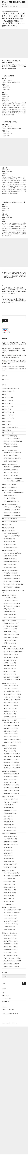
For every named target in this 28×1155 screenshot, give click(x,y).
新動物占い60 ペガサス (8, 745)
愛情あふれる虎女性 (9, 889)
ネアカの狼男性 (7, 807)
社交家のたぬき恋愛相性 (10, 461)
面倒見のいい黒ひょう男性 (10, 966)
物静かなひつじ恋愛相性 (10, 472)
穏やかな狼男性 (7, 824)
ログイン (4, 992)
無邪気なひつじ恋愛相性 (10, 469)
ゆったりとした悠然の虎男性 (11, 875)
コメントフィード (6, 998)
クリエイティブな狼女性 (10, 799)
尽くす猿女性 (7, 853)
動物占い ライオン (7, 418)
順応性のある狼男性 (9, 830)
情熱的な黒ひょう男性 (9, 938)
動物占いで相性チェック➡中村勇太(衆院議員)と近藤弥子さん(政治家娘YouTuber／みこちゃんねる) (13, 350)
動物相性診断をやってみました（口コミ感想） (13, 590)
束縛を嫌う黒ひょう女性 (10, 946)
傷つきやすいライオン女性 (10, 773)
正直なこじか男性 (8, 611)
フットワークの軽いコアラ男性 (11, 699)
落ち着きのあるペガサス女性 (11, 765)
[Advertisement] (14, 43)
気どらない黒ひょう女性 (10, 952)
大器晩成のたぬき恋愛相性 (10, 455)
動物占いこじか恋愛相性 (8, 436)
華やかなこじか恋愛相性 (10, 446)
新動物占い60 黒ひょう (8, 933)
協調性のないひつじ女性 (10, 654)
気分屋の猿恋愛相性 (9, 544)
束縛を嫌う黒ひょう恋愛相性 (11, 578)
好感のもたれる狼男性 (9, 813)
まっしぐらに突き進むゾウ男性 (11, 912)
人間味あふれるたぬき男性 (10, 626)
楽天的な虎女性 (7, 901)
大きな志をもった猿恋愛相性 (11, 536)
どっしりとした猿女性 (9, 836)
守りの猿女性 (7, 847)
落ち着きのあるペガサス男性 (11, 767)
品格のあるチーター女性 (10, 728)
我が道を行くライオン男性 (10, 787)
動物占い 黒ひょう (7, 433)
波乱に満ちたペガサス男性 (10, 762)
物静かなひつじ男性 (9, 668)
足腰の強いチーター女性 (10, 733)
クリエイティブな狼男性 (10, 802)
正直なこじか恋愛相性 (9, 444)
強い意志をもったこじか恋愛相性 (12, 441)
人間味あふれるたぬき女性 (10, 623)
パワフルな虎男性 (8, 881)
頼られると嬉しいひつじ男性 (11, 679)
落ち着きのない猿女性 (9, 864)
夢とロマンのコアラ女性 (10, 702)
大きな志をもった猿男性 (10, 844)
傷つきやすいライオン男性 (10, 776)
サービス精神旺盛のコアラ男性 (11, 694)
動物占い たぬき (6, 400)
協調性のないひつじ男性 (10, 657)
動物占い (13, 272)
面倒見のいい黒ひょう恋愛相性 (11, 587)
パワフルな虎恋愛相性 (9, 555)
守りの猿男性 (7, 850)
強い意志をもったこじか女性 (11, 603)
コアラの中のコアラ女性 (10, 685)
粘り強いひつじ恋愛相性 (10, 475)
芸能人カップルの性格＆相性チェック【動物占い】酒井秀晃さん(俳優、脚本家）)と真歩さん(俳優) (14, 344)
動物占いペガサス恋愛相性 (8, 518)
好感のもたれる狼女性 (9, 810)
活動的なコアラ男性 (9, 716)
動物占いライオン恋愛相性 (8, 521)
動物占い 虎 (5, 430)
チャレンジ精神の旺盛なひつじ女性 (12, 648)
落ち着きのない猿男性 (9, 867)
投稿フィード (5, 995)
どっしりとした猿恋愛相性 (10, 533)
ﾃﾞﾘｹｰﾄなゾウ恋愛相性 (9, 498)
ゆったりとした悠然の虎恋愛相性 (12, 553)
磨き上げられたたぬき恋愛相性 (11, 458)
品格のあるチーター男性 (10, 731)
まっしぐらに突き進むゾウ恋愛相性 (12, 492)
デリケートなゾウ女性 (9, 915)
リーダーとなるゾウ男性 (10, 924)
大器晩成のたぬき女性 (9, 628)
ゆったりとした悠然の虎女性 (11, 873)
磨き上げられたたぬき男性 (10, 637)
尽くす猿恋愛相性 (8, 541)
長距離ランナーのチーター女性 (11, 739)
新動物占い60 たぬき (7, 620)
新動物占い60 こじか (7, 595)
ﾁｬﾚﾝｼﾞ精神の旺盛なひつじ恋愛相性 (12, 481)
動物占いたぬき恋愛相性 (8, 450)
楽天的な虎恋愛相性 (9, 567)
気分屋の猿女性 (7, 858)
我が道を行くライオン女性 (10, 785)
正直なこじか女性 (8, 609)
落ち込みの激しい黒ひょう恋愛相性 (12, 584)
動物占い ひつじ (6, 403)
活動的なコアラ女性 (9, 713)
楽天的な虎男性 (7, 904)
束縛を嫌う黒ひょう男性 (10, 949)
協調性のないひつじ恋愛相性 (11, 466)
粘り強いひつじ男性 (9, 674)
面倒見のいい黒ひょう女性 (10, 963)
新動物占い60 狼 (6, 796)
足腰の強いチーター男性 (10, 736)
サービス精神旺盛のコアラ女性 (11, 691)
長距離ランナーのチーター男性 (11, 742)
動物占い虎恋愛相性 (7, 550)
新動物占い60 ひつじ (7, 646)
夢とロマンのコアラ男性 (10, 705)
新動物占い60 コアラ (7, 683)
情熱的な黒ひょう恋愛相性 (10, 573)
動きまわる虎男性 (8, 887)
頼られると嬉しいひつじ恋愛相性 (12, 478)
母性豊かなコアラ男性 (9, 711)
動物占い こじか (6, 397)
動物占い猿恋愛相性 (7, 530)
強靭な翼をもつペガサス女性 (11, 753)
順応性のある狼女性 (9, 827)
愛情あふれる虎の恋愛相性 (10, 561)
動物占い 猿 (5, 424)
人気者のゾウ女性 (8, 926)
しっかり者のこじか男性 (10, 600)
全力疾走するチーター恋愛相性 (11, 507)
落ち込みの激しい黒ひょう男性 (11, 960)
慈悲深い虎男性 (7, 898)
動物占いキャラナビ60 (7, 484)
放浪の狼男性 (7, 819)
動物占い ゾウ (6, 409)
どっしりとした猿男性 (9, 838)
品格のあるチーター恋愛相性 (11, 509)
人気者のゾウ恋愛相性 (9, 495)
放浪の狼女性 (7, 816)
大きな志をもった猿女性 (10, 841)
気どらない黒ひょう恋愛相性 (11, 581)
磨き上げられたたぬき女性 (10, 634)
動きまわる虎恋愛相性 (9, 558)
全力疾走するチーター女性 (10, 722)
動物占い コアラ (6, 406)
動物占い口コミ (6, 524)
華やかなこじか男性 (9, 617)
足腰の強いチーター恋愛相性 (11, 512)
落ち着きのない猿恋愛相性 (10, 547)
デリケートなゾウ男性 (9, 918)
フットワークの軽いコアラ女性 (11, 697)
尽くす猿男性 (7, 855)
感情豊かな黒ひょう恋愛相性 (11, 575)
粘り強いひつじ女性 (9, 671)
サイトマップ (5, 379)
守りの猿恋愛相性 (8, 538)
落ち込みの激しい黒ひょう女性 (11, 958)
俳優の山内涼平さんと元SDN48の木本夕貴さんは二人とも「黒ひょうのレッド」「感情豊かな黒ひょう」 (14, 368)
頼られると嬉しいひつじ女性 (11, 677)
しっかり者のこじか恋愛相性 (11, 438)
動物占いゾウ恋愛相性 (7, 490)
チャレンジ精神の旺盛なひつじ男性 (12, 651)
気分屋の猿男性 (10, 277)
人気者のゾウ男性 (8, 929)
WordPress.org (5, 1001)
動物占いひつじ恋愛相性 (8, 464)
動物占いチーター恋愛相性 (8, 504)
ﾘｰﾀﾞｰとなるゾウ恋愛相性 (10, 501)
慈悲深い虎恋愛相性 (9, 564)
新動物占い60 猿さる (16, 276)
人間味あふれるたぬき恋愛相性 (11, 452)
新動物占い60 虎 (6, 870)
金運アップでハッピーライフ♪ (10, 1013)
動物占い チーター (7, 412)
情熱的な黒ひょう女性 (9, 935)
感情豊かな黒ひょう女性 (10, 941)
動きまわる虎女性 (8, 884)
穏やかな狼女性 (7, 821)
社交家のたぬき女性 (9, 640)
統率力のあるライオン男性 (10, 793)
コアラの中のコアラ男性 (10, 688)
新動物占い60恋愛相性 (14, 11)
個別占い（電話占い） (7, 391)
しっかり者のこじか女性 (10, 597)
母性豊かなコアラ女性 (9, 708)
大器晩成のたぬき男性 (9, 631)
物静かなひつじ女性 (9, 665)
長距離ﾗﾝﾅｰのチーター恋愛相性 (11, 515)
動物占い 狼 (5, 421)
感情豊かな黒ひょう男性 (10, 943)
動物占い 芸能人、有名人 (13, 273)
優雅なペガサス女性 (7, 272)
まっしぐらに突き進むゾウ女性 (11, 909)
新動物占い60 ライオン (8, 771)
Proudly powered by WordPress (9, 1023)
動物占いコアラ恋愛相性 (8, 487)
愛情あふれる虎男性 (9, 892)
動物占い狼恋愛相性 (7, 527)
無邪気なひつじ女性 (9, 660)
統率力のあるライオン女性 (10, 790)
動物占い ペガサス (19, 272)
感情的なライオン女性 (9, 779)
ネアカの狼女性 (7, 804)
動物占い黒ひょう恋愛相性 (8, 570)
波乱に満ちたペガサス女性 (10, 759)
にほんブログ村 (6, 332)
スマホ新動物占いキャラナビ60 (9, 388)
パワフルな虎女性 (8, 878)
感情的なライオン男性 (9, 782)
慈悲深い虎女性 (7, 895)
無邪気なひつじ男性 (9, 662)
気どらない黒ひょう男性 (10, 955)
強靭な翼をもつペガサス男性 (11, 756)
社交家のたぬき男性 (9, 643)
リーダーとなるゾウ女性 (10, 921)
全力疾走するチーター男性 (10, 725)
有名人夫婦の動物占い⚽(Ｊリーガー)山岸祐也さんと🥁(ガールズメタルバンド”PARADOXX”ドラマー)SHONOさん (14, 362)
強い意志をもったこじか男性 (11, 606)
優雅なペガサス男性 (9, 751)
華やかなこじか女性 (9, 614)
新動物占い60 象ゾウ (7, 907)
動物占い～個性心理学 (8, 1009)
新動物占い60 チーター (8, 720)
